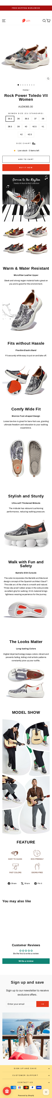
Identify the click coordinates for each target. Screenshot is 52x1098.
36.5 (27, 119)
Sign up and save (25, 1068)
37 (35, 119)
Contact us (25, 1082)
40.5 (34, 126)
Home (25, 90)
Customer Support (25, 1075)
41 (43, 126)
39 (18, 126)
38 (43, 119)
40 (26, 126)
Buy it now (26, 167)
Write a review (26, 961)
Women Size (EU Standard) (26, 113)
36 (18, 119)
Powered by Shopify (26, 1095)
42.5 (30, 134)
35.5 (10, 119)
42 (21, 134)
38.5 (10, 126)
